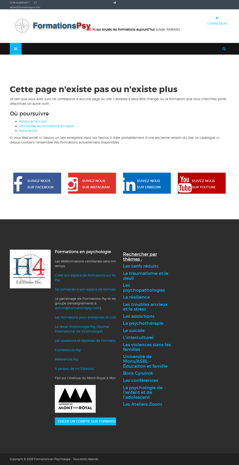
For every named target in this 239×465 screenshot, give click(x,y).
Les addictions (139, 316)
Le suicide (133, 330)
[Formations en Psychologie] (54, 26)
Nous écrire (28, 131)
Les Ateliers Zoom (142, 404)
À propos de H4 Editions (74, 369)
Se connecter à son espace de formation (87, 289)
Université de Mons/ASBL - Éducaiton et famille (145, 361)
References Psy (66, 359)
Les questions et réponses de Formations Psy (90, 341)
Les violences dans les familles (147, 347)
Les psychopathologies (144, 288)
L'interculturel (138, 337)
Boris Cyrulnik (138, 373)
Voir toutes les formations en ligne (46, 126)
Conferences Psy (68, 350)
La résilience (136, 297)
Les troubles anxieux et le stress (145, 307)
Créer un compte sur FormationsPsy (92, 421)
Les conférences (140, 380)
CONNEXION (217, 23)
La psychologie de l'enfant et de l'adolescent (142, 392)
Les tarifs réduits (140, 266)
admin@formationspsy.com (77, 308)
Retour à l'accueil (33, 121)
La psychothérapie (143, 323)
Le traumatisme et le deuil (145, 276)
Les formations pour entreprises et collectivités (91, 317)
